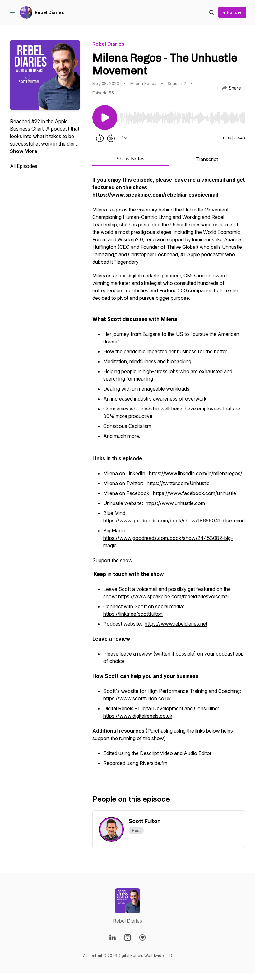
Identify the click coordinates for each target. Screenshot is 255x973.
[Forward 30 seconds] (111, 138)
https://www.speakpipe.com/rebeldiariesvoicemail (174, 596)
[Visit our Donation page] (142, 937)
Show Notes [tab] (130, 158)
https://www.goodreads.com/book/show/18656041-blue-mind (174, 520)
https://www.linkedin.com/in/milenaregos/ (196, 473)
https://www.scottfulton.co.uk (137, 698)
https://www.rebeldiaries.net (176, 624)
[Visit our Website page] (127, 937)
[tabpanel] (168, 475)
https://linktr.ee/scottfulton (133, 614)
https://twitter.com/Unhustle (178, 483)
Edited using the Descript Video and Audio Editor (157, 753)
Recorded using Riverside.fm (135, 763)
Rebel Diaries (49, 12)
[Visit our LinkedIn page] (112, 937)
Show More (23, 151)
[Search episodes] (211, 12)
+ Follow (232, 12)
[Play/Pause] (104, 117)
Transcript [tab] (207, 159)
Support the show (112, 560)
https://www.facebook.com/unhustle (195, 493)
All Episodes (23, 166)
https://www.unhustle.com (176, 503)
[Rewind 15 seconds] (99, 138)
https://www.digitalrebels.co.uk (137, 716)
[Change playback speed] (124, 138)
